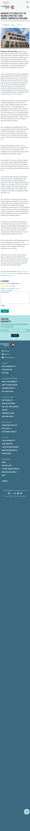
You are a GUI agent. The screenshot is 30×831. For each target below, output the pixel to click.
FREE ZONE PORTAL (8, 416)
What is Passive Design (9, 385)
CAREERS (5, 481)
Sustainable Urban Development (10, 378)
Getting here (6, 453)
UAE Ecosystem (7, 369)
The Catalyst (6, 428)
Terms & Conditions (20, 496)
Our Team (5, 373)
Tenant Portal (5, 1)
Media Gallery (7, 465)
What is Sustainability (9, 381)
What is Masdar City (9, 366)
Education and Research (10, 447)
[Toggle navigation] (27, 7)
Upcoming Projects (8, 388)
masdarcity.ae (10, 275)
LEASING (4, 410)
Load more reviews (7, 290)
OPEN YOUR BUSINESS (8, 403)
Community (5, 437)
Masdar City (5, 363)
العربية (5, 4)
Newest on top (5, 288)
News (4, 462)
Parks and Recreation (9, 450)
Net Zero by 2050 (7, 391)
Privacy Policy (8, 496)
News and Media (6, 459)
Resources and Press (9, 472)
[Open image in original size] (8, 7)
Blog (3, 475)
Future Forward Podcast (10, 469)
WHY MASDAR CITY (7, 400)
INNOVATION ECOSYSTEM (9, 425)
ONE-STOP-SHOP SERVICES (10, 406)
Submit (5, 311)
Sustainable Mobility (9, 431)
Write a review (5, 283)
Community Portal (8, 413)
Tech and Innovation (7, 422)
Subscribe (15, 335)
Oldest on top (14, 288)
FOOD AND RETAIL (7, 443)
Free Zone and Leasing (7, 397)
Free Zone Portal (6, 3)
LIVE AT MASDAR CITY (8, 440)
